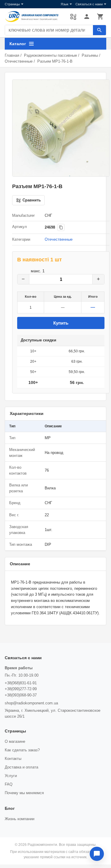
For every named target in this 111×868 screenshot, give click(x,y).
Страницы (12, 4)
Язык (64, 4)
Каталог (17, 43)
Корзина (100, 16)
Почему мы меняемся (24, 793)
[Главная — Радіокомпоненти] (34, 16)
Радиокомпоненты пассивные (50, 55)
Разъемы (90, 55)
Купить (60, 322)
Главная (12, 55)
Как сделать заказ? (22, 750)
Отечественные (19, 61)
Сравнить (73, 16)
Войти (87, 16)
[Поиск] (99, 30)
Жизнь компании (19, 819)
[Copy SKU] (61, 227)
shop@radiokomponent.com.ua (31, 703)
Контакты (13, 758)
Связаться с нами (89, 4)
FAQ (8, 784)
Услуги (11, 775)
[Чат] (97, 854)
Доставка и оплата (21, 767)
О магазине (15, 741)
